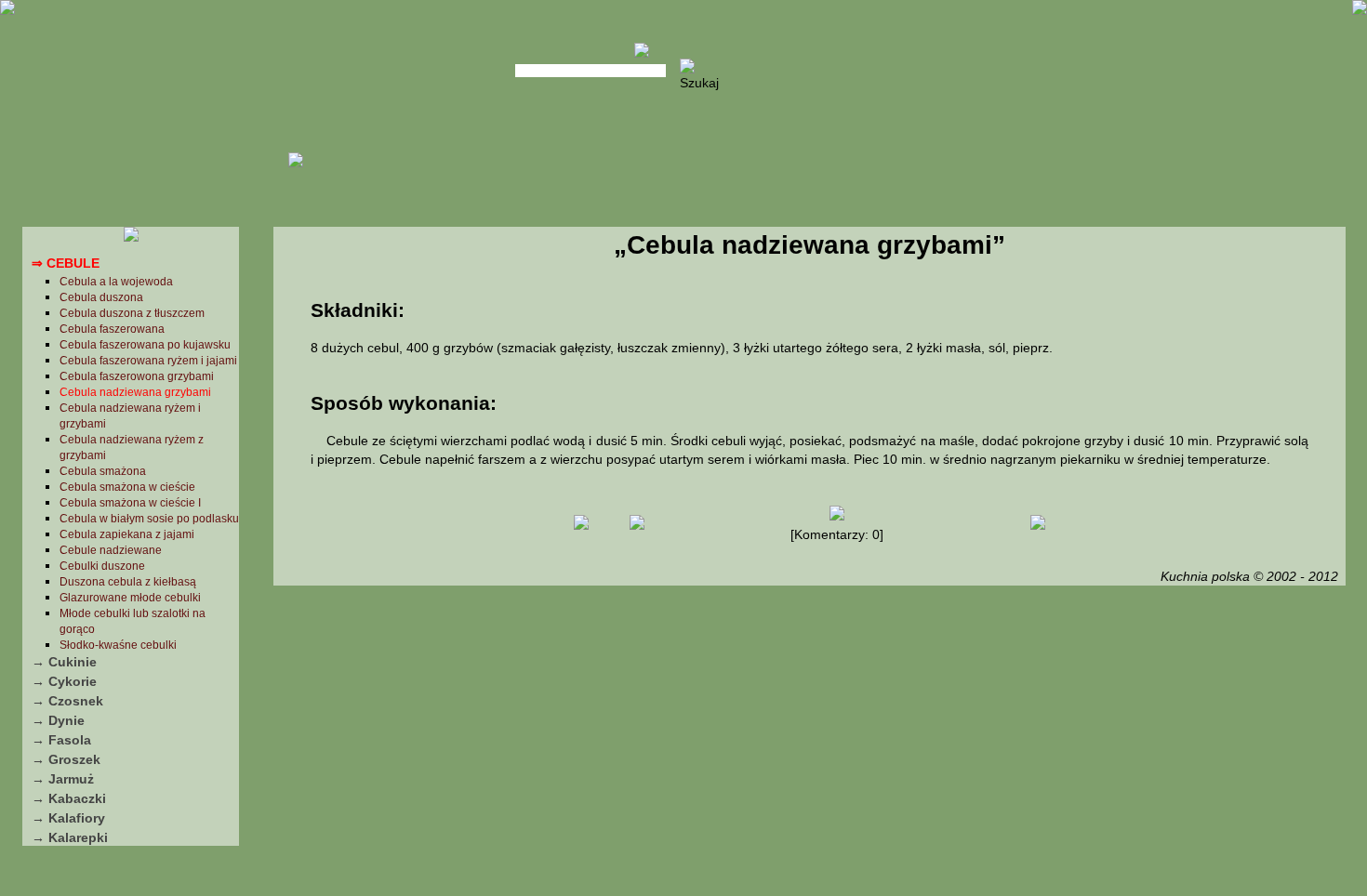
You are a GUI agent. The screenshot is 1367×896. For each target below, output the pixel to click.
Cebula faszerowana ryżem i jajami (148, 360)
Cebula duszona (101, 297)
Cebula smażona (103, 471)
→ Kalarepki (70, 837)
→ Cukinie (64, 661)
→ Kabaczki (69, 798)
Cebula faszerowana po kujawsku (145, 344)
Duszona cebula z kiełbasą (128, 581)
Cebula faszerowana (112, 329)
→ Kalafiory (68, 817)
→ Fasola (61, 739)
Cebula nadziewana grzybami (135, 392)
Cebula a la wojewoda (116, 281)
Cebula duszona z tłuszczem (132, 313)
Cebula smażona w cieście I (130, 502)
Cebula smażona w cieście (127, 487)
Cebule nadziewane (111, 550)
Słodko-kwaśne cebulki (118, 645)
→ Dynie (58, 720)
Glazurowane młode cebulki (130, 597)
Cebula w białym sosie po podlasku (149, 518)
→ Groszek (66, 759)
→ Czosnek (67, 700)
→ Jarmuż (63, 778)
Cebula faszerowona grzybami (137, 376)
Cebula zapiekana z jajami (127, 534)
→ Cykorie (64, 681)
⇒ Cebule (66, 263)
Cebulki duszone (102, 566)
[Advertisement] (809, 738)
